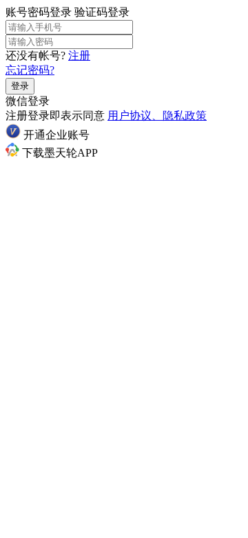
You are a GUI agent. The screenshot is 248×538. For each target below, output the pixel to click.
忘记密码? (30, 70)
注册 (79, 55)
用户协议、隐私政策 (157, 115)
